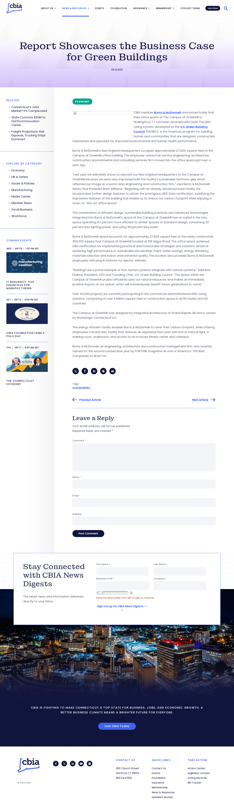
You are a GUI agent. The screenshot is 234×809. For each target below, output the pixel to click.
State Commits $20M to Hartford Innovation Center (28, 121)
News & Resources (74, 8)
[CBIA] (14, 8)
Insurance (140, 8)
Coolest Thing (190, 8)
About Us (47, 8)
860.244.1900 (124, 778)
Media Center (21, 196)
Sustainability (81, 388)
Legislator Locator (199, 773)
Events (99, 8)
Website (77, 514)
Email (76, 495)
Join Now (213, 8)
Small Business (21, 209)
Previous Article (90, 400)
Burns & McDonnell (167, 112)
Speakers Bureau (162, 797)
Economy (18, 170)
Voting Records (197, 778)
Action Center (196, 768)
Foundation (119, 8)
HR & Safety (19, 177)
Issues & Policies (23, 183)
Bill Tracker (195, 782)
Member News (21, 203)
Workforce (18, 216)
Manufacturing (21, 190)
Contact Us (159, 768)
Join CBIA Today (117, 726)
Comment (79, 440)
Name (76, 477)
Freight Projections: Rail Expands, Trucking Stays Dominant (28, 135)
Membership (163, 8)
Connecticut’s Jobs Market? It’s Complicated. (29, 109)
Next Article (200, 400)
